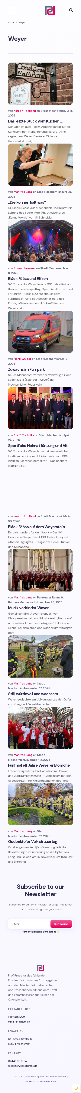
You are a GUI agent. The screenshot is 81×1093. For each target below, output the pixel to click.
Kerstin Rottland (25, 111)
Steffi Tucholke (24, 435)
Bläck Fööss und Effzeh (28, 278)
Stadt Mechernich (53, 111)
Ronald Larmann (25, 268)
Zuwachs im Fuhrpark (26, 369)
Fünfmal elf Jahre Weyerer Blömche (39, 765)
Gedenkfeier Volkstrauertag (32, 841)
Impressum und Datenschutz (40, 1081)
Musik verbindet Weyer (28, 607)
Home (11, 22)
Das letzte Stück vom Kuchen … (35, 121)
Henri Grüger (22, 359)
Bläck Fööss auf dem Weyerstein (36, 526)
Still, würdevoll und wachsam (33, 694)
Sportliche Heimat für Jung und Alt (37, 445)
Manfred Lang (23, 192)
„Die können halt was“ (27, 202)
